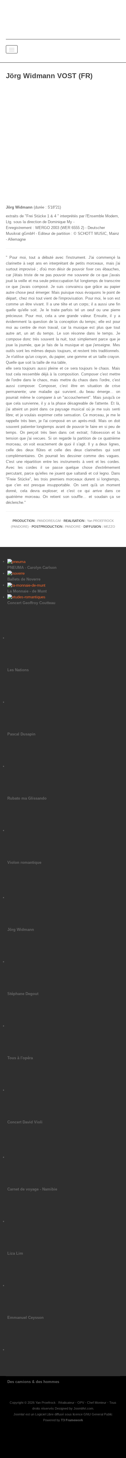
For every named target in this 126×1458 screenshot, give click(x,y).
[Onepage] (63, 17)
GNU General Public (98, 1414)
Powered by (63, 1420)
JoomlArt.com (83, 1408)
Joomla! (19, 1414)
